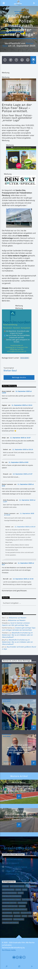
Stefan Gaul (10, 370)
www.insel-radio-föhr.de (13, 859)
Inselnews (19, 13)
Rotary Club (7, 916)
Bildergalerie (8, 890)
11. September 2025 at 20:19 (25, 526)
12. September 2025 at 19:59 (17, 392)
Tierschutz (7, 919)
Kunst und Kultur (10, 906)
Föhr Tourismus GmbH (11, 899)
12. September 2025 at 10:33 (23, 579)
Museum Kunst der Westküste (14, 909)
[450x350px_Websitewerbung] (21, 158)
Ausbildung (30, 886)
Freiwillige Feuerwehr (12, 896)
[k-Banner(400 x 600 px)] (19, 331)
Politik (16, 913)
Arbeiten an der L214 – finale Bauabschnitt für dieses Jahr (19, 817)
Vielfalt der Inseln (10, 923)
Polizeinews (26, 913)
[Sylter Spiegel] (20, 180)
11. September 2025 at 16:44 (22, 405)
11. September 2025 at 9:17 (18, 563)
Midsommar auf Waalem (17, 618)
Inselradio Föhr (19, 848)
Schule (17, 916)
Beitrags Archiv (19, 377)
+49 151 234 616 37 (12, 863)
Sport (24, 916)
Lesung (22, 906)
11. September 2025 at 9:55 (18, 462)
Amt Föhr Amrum (17, 886)
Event (20, 893)
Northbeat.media (9, 950)
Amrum (5, 886)
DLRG (25, 890)
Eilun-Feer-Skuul (9, 893)
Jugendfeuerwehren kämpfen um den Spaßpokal (19, 713)
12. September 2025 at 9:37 (23, 474)
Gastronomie (27, 899)
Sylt (30, 916)
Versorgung (18, 919)
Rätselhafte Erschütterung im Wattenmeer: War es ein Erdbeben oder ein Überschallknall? (17, 635)
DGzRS (18, 890)
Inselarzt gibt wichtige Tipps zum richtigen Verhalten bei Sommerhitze (19, 749)
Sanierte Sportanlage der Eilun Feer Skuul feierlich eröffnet (19, 789)
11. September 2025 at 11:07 (19, 500)
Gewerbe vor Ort (9, 903)
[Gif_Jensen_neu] (19, 89)
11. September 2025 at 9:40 (18, 485)
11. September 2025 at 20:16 (22, 449)
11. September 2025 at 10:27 (20, 437)
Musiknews (7, 913)
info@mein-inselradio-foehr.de (16, 867)
